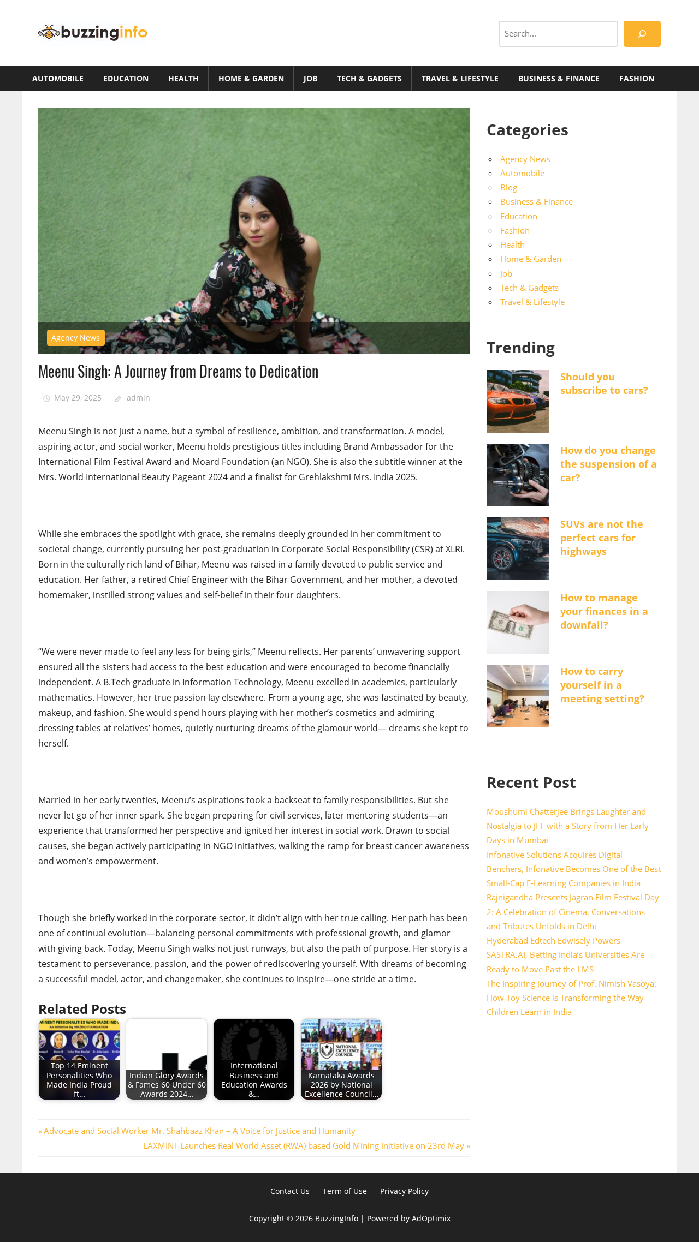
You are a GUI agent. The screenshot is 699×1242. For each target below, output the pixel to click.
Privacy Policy (404, 1191)
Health (183, 78)
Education (126, 78)
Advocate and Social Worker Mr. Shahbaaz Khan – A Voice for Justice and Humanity (199, 1130)
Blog (508, 187)
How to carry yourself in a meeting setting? (602, 685)
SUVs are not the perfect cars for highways (601, 537)
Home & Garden (251, 78)
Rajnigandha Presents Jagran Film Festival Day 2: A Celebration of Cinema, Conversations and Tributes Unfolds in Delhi (573, 912)
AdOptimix (431, 1218)
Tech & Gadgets (369, 78)
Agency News (75, 337)
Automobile (58, 78)
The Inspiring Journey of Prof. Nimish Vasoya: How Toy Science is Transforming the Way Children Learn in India (571, 998)
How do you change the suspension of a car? (608, 464)
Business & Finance (559, 78)
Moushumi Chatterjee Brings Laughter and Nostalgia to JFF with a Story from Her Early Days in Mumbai (568, 826)
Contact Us (290, 1191)
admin (138, 397)
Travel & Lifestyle (460, 78)
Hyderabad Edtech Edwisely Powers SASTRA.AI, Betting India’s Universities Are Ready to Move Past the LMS (565, 955)
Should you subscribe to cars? (604, 383)
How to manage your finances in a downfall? (604, 611)
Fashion (636, 78)
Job (310, 78)
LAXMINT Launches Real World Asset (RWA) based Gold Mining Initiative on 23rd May (303, 1145)
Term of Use (345, 1191)
